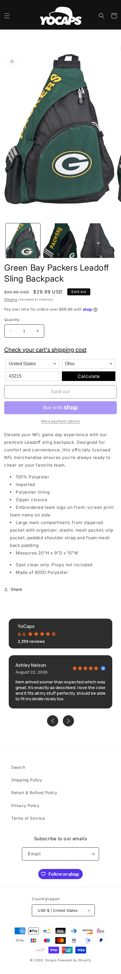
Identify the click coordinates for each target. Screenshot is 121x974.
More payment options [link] (60, 421)
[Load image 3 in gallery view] (97, 240)
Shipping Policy (26, 779)
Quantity (11, 319)
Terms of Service (28, 818)
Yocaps (51, 960)
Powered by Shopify (74, 960)
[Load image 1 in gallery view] (23, 240)
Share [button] (16, 589)
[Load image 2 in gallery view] (60, 240)
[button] (7, 16)
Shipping (10, 299)
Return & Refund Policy (34, 792)
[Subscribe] (92, 854)
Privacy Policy (25, 805)
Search (18, 767)
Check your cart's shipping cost (45, 349)
